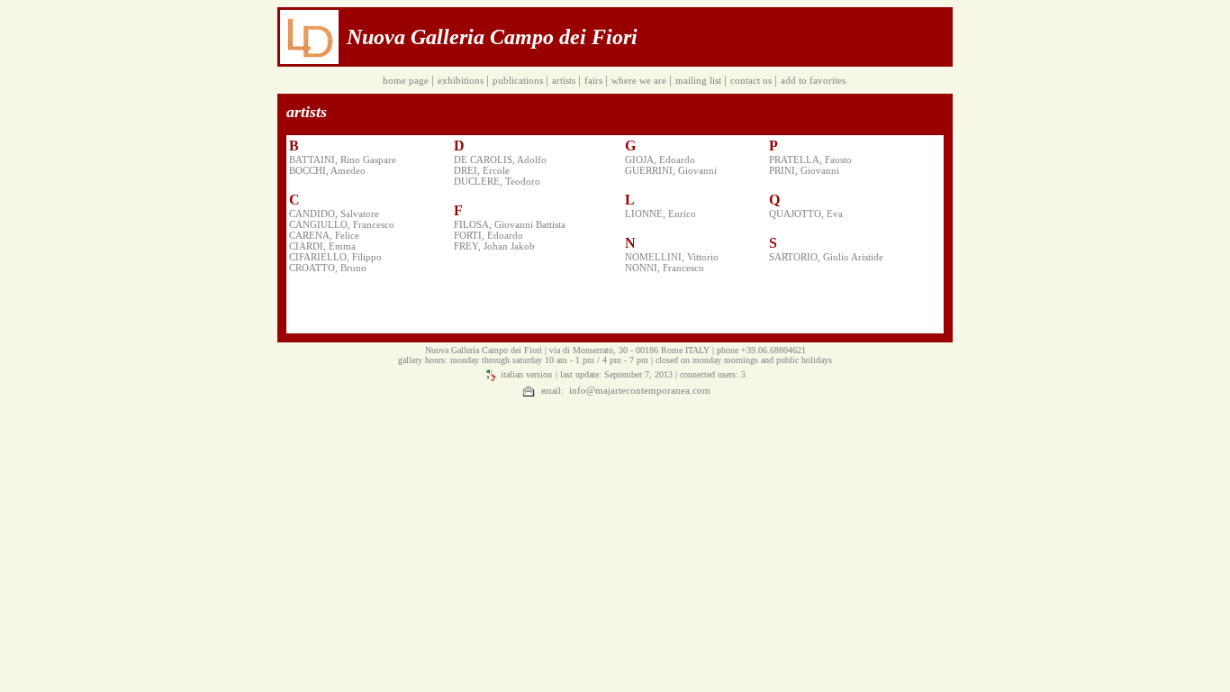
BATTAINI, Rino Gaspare (342, 159)
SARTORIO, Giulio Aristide (826, 256)
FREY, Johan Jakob (494, 246)
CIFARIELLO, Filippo (335, 256)
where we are (640, 80)
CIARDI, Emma (322, 246)
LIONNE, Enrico (660, 213)
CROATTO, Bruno (327, 267)
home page (407, 80)
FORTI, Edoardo (488, 235)
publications (519, 80)
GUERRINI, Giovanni (671, 170)
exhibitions (462, 80)
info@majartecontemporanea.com (638, 390)
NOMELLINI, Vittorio (672, 256)
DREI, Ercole (482, 170)
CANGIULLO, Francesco (341, 224)
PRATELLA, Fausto (810, 159)
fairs (594, 80)
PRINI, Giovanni (804, 170)
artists (565, 80)
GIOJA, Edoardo (660, 159)
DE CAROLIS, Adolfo (500, 159)
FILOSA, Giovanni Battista (509, 224)
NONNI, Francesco (664, 267)
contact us (752, 80)
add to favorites (814, 80)
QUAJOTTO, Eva (806, 213)
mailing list (699, 80)
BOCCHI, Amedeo (327, 170)
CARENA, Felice (324, 235)
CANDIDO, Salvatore (334, 213)
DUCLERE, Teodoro (497, 181)
